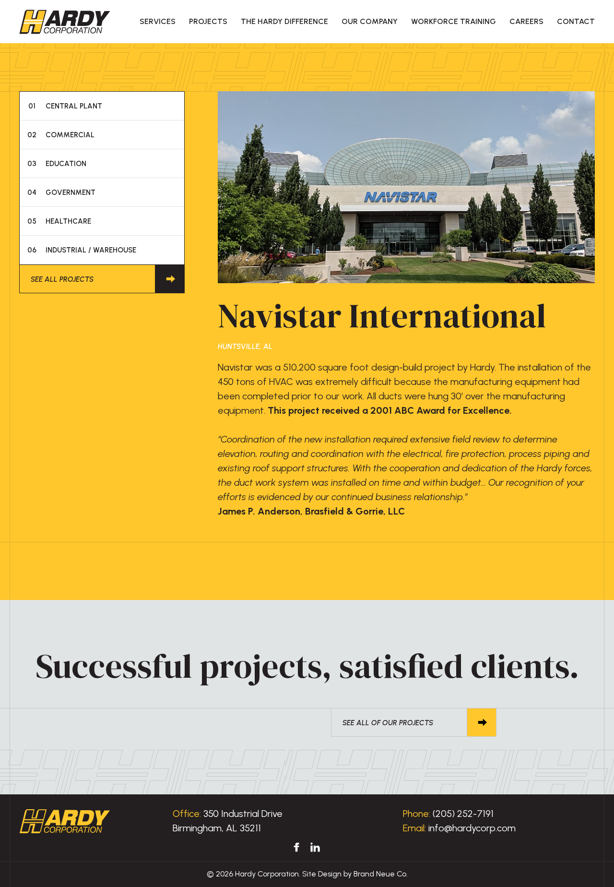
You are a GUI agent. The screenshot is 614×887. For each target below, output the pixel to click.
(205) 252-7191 (463, 813)
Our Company (370, 21)
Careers (526, 21)
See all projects (62, 279)
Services (158, 21)
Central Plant (65, 106)
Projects (208, 21)
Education (57, 163)
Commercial (61, 135)
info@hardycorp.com (472, 828)
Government (61, 192)
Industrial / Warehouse (82, 250)
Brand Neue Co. (381, 873)
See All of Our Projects (387, 723)
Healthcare (59, 221)
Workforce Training (453, 21)
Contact (576, 21)
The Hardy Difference (284, 21)
